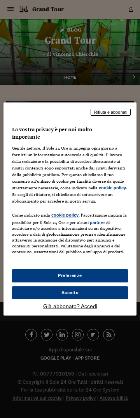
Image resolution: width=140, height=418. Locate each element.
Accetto (70, 292)
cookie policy (112, 187)
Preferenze (70, 275)
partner (97, 222)
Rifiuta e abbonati (110, 112)
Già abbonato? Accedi (70, 306)
